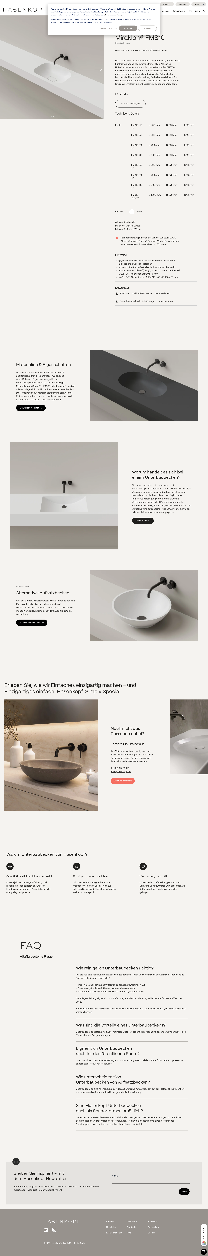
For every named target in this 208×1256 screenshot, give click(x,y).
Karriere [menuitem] (110, 1221)
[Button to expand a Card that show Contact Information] (204, 1252)
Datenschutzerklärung (113, 15)
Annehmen (128, 28)
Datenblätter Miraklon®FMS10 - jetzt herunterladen (146, 301)
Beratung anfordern (123, 781)
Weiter (184, 1192)
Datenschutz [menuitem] (153, 1227)
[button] (180, 11)
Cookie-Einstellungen (108, 28)
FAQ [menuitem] (129, 1233)
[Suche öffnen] (204, 11)
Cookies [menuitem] (151, 1233)
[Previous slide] (5, 69)
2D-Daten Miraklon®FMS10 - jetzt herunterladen (145, 294)
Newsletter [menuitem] (111, 1227)
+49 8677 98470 (121, 768)
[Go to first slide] (98, 69)
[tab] (51, 116)
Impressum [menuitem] (153, 1221)
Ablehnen (147, 28)
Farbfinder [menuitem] (131, 1227)
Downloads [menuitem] (132, 1221)
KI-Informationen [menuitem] (114, 1233)
